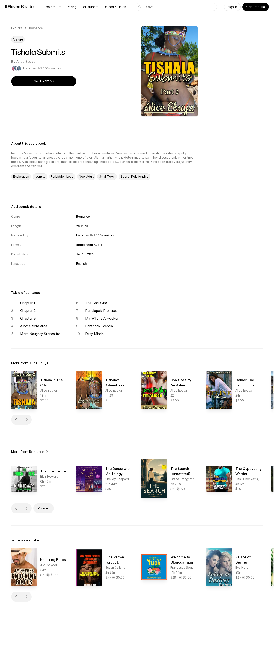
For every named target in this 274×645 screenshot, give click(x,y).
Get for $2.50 (44, 81)
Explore (50, 7)
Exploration (21, 176)
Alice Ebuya (26, 61)
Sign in (232, 7)
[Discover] (60, 7)
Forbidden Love (62, 176)
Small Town (107, 176)
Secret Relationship (135, 176)
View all (43, 508)
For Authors (90, 7)
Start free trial (255, 7)
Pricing (72, 7)
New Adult (86, 176)
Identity (40, 176)
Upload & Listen (115, 7)
